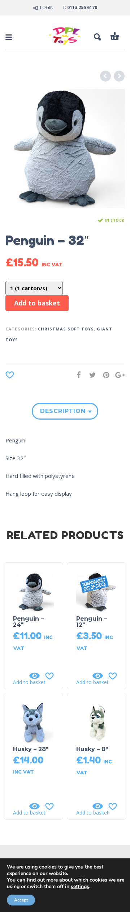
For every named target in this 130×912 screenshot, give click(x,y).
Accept (21, 900)
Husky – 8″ (92, 749)
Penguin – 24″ (28, 621)
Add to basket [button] (29, 682)
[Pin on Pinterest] (104, 375)
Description (63, 411)
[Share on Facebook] (76, 375)
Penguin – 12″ (91, 621)
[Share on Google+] (118, 375)
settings (80, 886)
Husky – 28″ (30, 749)
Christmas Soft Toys (66, 329)
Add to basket (37, 303)
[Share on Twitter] (90, 375)
